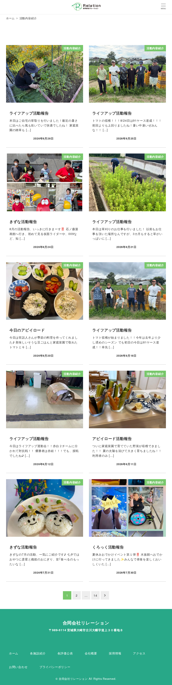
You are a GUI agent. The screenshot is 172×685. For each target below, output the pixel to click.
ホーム (13, 653)
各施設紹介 (38, 653)
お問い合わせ (18, 667)
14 (95, 595)
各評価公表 (65, 653)
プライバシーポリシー (54, 667)
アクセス (139, 653)
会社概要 (91, 653)
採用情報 (115, 653)
